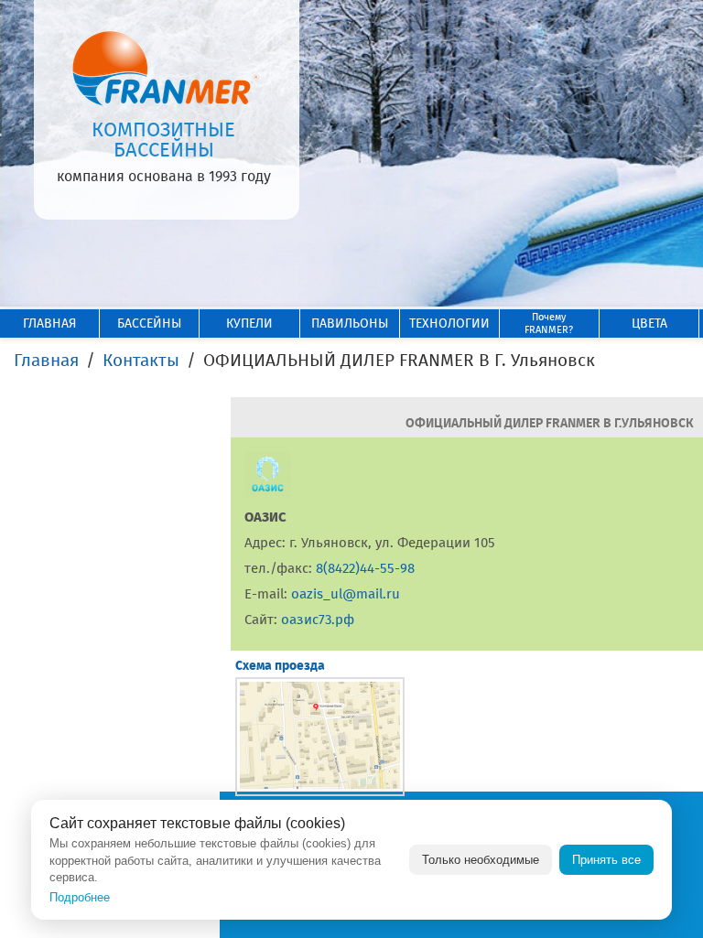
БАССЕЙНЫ (149, 323)
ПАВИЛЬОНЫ (349, 323)
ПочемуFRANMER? (549, 323)
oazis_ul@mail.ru (345, 594)
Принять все (606, 860)
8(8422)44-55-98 (365, 568)
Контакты (141, 360)
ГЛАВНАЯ (49, 323)
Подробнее (79, 897)
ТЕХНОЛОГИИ (449, 323)
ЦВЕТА (649, 323)
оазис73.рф (317, 619)
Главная (46, 360)
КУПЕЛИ (249, 323)
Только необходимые (480, 860)
